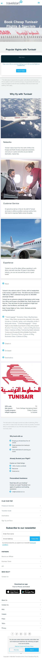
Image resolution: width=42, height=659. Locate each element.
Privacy (4, 628)
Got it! (32, 650)
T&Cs (3, 623)
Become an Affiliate (7, 556)
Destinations (5, 516)
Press (3, 619)
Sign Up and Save (7, 521)
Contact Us (5, 577)
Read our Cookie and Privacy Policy (24, 646)
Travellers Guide (6, 511)
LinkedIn (25, 633)
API (3, 566)
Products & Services (8, 506)
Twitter (16, 633)
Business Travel (6, 561)
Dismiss (16, 650)
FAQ (3, 609)
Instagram (29, 633)
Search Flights (21, 71)
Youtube (21, 633)
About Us (4, 600)
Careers (4, 614)
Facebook (12, 633)
